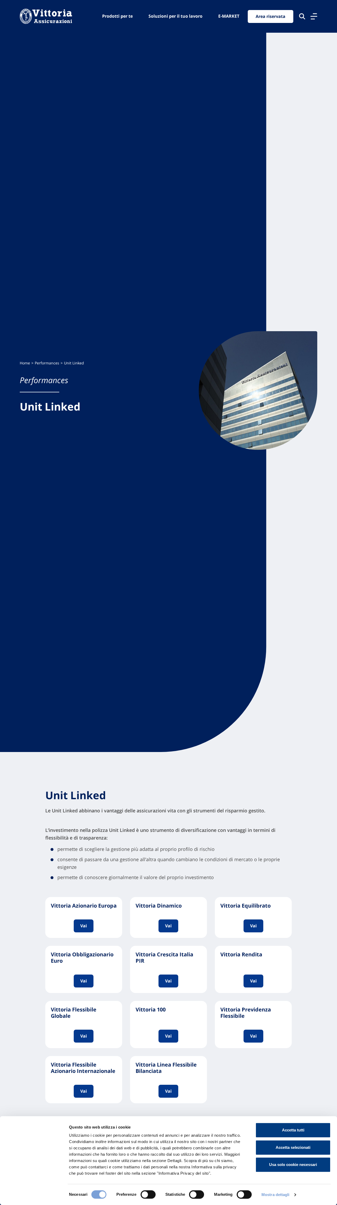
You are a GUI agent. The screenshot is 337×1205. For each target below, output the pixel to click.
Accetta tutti (293, 1130)
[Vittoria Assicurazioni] (46, 16)
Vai (83, 926)
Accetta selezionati (293, 1147)
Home (25, 362)
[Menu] (313, 16)
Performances (47, 362)
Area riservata (270, 16)
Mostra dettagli (275, 1194)
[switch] (148, 1194)
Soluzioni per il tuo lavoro (175, 16)
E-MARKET (228, 16)
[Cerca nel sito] (302, 16)
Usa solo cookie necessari (293, 1164)
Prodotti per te (117, 16)
